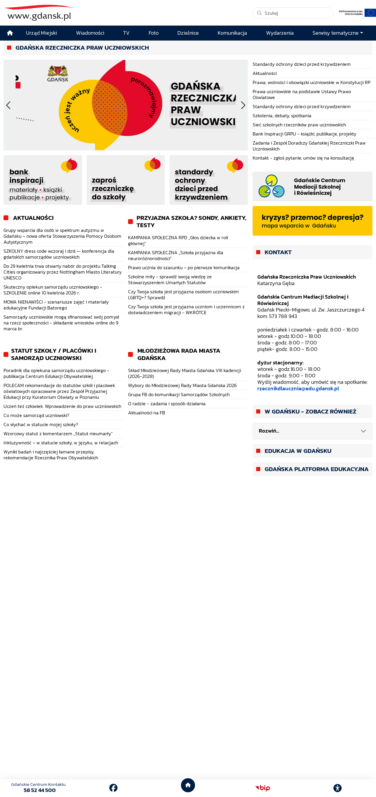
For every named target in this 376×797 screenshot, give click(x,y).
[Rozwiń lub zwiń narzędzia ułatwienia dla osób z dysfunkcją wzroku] (337, 788)
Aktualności (33, 218)
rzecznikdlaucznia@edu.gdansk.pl (298, 388)
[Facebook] (113, 788)
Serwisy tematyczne (336, 33)
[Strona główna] (10, 33)
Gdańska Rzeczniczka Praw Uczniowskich (82, 47)
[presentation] (8, 105)
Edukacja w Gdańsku (298, 451)
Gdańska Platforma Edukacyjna (317, 469)
